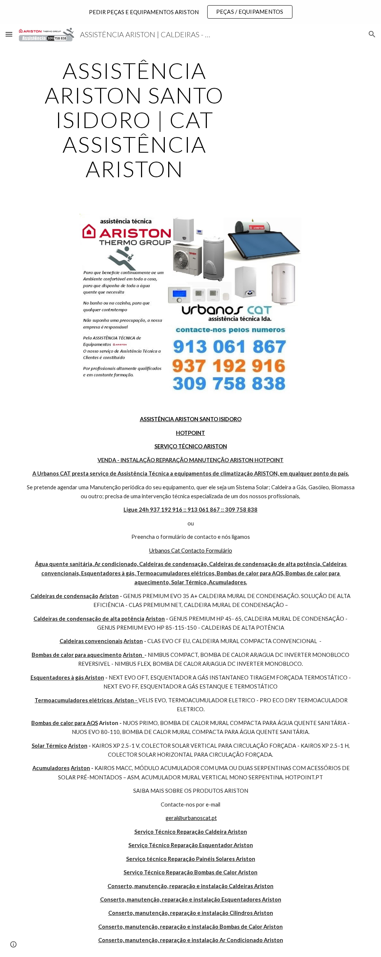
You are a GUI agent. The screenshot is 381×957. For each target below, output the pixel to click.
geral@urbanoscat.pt (191, 818)
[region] (190, 12)
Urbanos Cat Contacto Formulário (190, 550)
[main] (134, 119)
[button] (9, 34)
